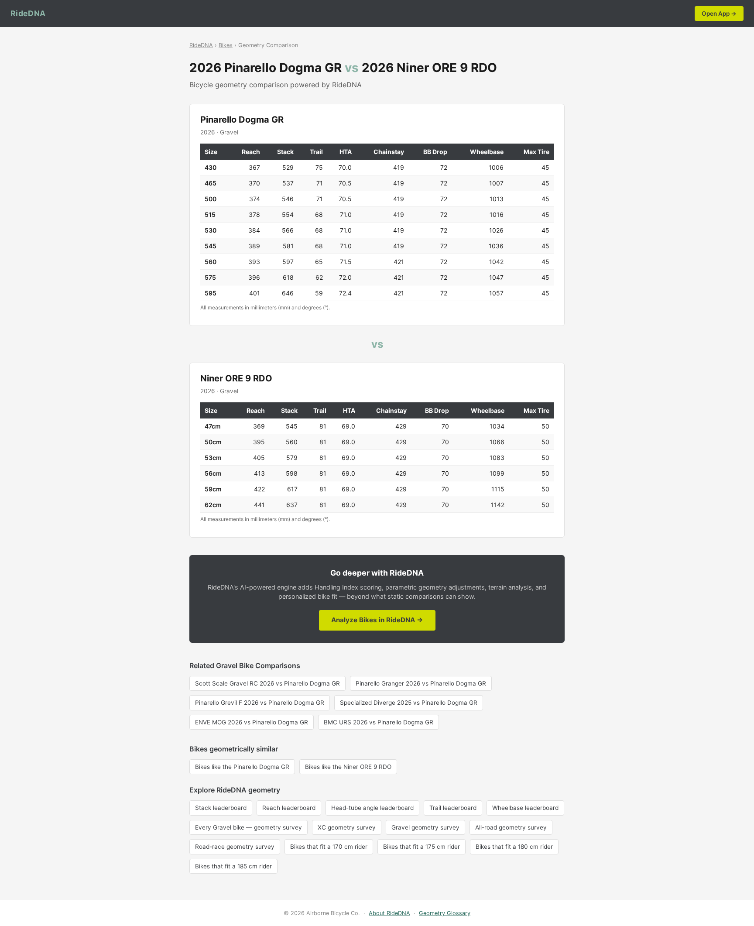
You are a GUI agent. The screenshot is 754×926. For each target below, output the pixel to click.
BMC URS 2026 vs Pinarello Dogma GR (378, 722)
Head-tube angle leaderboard (372, 807)
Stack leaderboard (221, 807)
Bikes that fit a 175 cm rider (421, 846)
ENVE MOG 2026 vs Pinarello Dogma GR (251, 722)
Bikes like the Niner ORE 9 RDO (348, 766)
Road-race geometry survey (234, 846)
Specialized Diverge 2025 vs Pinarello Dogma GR (408, 702)
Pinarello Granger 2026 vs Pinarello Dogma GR (421, 683)
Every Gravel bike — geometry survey (248, 827)
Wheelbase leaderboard (525, 807)
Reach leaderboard (288, 807)
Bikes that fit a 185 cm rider (233, 866)
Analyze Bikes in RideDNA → (377, 620)
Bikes (226, 45)
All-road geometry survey (511, 827)
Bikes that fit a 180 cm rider (514, 846)
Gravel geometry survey (425, 827)
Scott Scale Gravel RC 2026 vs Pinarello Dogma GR (267, 683)
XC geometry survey (347, 827)
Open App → (719, 13)
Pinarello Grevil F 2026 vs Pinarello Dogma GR (259, 702)
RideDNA (27, 13)
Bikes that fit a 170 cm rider (328, 846)
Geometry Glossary (444, 913)
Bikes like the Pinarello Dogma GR (242, 766)
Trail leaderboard (452, 807)
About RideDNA (389, 913)
